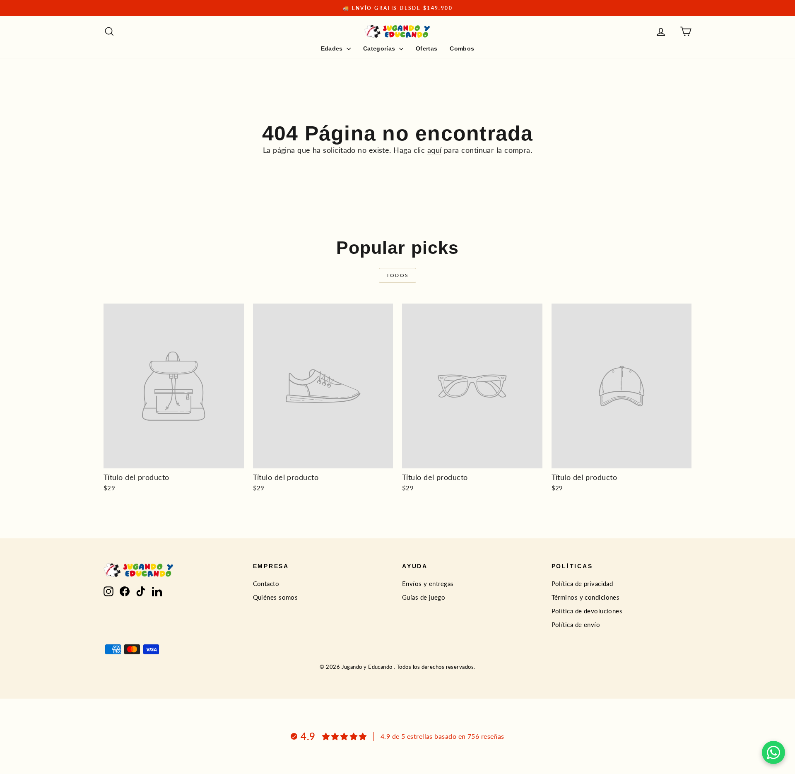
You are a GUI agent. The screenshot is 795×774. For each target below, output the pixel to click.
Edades (332, 48)
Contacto (266, 583)
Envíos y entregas (428, 583)
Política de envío (576, 624)
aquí (434, 149)
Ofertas (426, 48)
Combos (462, 48)
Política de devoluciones (587, 611)
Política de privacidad (582, 583)
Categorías (380, 48)
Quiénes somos (275, 597)
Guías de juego (423, 597)
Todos (397, 275)
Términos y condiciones (586, 597)
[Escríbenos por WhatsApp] (773, 752)
